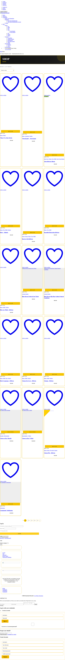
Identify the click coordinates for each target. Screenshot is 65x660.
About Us (4, 16)
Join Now (2, 538)
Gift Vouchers (8, 47)
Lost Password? (8, 538)
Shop (4, 24)
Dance (9, 35)
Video (9, 42)
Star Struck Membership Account (14, 21)
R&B (9, 27)
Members (7, 19)
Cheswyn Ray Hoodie (5, 438)
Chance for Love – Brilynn (29, 381)
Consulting (10, 38)
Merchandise (7, 43)
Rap (8, 28)
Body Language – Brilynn (7, 381)
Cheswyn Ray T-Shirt (27, 438)
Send (36, 604)
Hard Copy (46, 159)
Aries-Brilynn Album (49, 161)
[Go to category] (1, 545)
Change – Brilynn (48, 381)
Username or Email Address (5, 526)
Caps (9, 46)
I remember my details (11, 634)
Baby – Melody (4, 232)
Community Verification (6, 510)
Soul (8, 30)
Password (2, 528)
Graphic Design (11, 39)
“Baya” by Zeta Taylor (6, 138)
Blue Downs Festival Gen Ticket (30, 296)
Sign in (5, 621)
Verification (2, 508)
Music (6, 25)
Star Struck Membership (12, 20)
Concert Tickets (25, 294)
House (9, 34)
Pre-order (52, 450)
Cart (3, 553)
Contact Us (5, 7)
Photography (10, 40)
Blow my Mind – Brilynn (6, 310)
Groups (6, 23)
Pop (8, 26)
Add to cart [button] (10, 131)
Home (4, 15)
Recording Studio (11, 41)
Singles (31, 136)
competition (4, 590)
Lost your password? (12, 626)
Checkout (4, 555)
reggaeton (27, 136)
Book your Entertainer (9, 18)
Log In (4, 8)
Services (6, 36)
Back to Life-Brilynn (27, 239)
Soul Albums (12, 32)
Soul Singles (12, 31)
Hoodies (9, 44)
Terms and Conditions (6, 557)
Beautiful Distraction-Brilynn (51, 232)
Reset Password (4, 634)
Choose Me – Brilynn (49, 453)
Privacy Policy (5, 556)
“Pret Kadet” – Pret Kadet (29, 138)
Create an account (6, 610)
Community (5, 17)
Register (4, 9)
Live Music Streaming (38, 595)
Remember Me (4, 530)
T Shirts (29, 436)
